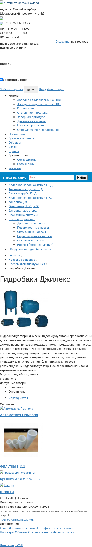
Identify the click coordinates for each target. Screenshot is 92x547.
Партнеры (7, 532)
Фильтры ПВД (12, 466)
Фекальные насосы (30, 240)
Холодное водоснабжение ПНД (39, 99)
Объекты (21, 532)
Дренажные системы (31, 121)
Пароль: (7, 63)
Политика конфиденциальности (17, 519)
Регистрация (55, 89)
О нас (4, 528)
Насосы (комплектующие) (35, 244)
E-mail (19, 545)
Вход (42, 89)
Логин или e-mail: (13, 48)
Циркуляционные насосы (34, 236)
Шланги (7, 491)
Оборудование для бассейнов (38, 129)
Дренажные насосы (31, 223)
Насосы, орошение (30, 125)
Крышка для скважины (20, 478)
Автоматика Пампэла (19, 414)
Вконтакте (7, 545)
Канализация (26, 108)
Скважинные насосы (31, 231)
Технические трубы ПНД (26, 189)
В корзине (63, 41)
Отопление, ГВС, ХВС (32, 112)
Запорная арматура (31, 117)
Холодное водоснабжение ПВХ (39, 104)
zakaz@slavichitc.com (18, 17)
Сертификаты (26, 159)
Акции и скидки (63, 532)
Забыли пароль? (11, 89)
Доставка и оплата (22, 528)
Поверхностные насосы (33, 227)
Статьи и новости (40, 532)
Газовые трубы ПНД (22, 193)
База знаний (25, 164)
